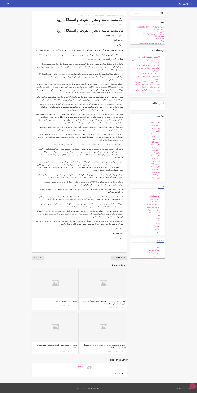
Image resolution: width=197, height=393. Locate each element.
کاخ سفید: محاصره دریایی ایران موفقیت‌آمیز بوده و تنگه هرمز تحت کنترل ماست (146, 59)
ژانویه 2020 (156, 153)
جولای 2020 (156, 150)
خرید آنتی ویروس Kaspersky (150, 43)
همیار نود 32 (159, 36)
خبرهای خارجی (155, 199)
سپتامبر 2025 (155, 142)
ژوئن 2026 (156, 128)
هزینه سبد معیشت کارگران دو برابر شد (146, 90)
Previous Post (119, 258)
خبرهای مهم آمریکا (153, 207)
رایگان (161, 41)
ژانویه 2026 (156, 131)
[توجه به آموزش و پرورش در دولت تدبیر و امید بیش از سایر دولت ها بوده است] (103, 327)
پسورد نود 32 (159, 31)
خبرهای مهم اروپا (154, 210)
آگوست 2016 (155, 167)
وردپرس (157, 255)
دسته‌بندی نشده (111, 15)
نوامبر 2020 (156, 147)
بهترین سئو (160, 38)
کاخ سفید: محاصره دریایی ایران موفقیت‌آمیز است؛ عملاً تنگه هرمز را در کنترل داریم (146, 68)
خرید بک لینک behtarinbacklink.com (150, 27)
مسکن (157, 226)
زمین (158, 218)
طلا (158, 221)
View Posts (119, 374)
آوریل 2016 (156, 178)
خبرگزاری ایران (185, 3)
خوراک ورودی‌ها (154, 250)
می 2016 (156, 175)
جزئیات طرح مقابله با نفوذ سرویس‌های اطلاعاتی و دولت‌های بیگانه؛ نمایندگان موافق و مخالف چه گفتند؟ (146, 84)
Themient (189, 388)
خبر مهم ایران (155, 196)
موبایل (157, 229)
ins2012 (85, 24)
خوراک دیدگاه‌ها (154, 253)
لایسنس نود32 (159, 29)
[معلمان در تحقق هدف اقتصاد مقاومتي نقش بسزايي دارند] (55, 327)
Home (121, 15)
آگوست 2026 (155, 123)
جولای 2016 (156, 169)
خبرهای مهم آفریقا (153, 204)
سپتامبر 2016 (155, 164)
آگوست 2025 (155, 145)
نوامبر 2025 (156, 136)
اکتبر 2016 (156, 161)
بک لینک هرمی (109, 144)
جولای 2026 (156, 125)
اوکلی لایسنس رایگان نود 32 (153, 34)
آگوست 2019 (155, 156)
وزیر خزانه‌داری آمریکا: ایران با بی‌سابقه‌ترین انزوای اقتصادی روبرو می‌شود (148, 76)
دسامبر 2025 (155, 134)
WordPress (94, 388)
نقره (158, 232)
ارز (159, 193)
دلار (158, 215)
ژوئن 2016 (156, 172)
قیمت (158, 223)
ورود (158, 247)
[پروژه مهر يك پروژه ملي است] (55, 283)
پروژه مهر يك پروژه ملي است (65, 301)
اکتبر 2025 (156, 139)
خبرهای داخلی (155, 201)
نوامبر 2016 (156, 158)
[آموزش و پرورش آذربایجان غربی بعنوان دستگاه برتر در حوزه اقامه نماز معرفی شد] (103, 283)
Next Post (38, 258)
